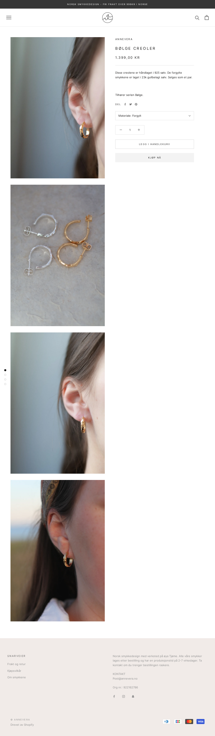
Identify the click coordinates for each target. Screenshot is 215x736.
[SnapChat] (133, 696)
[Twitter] (130, 104)
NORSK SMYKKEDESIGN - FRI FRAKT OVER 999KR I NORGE (107, 4)
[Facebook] (125, 104)
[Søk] (197, 17)
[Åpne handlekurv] (207, 17)
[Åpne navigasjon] (8, 17)
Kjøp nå (154, 157)
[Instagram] (123, 696)
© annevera (20, 719)
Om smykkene (16, 677)
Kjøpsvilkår (14, 670)
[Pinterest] (136, 104)
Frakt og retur (16, 664)
